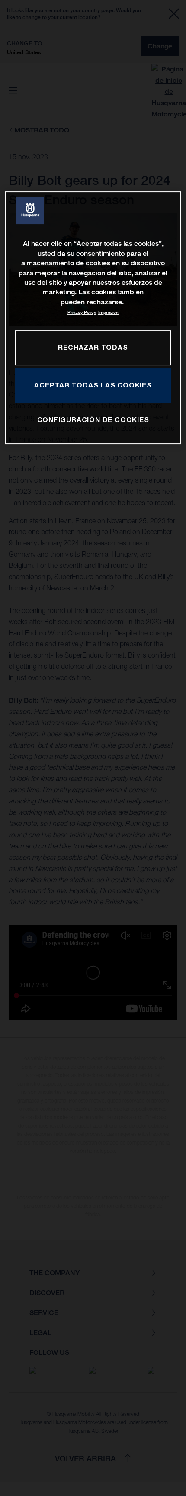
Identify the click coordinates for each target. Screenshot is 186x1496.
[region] (93, 317)
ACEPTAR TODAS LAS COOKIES (93, 385)
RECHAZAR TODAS (93, 347)
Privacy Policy (81, 312)
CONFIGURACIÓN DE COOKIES (93, 419)
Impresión (108, 312)
